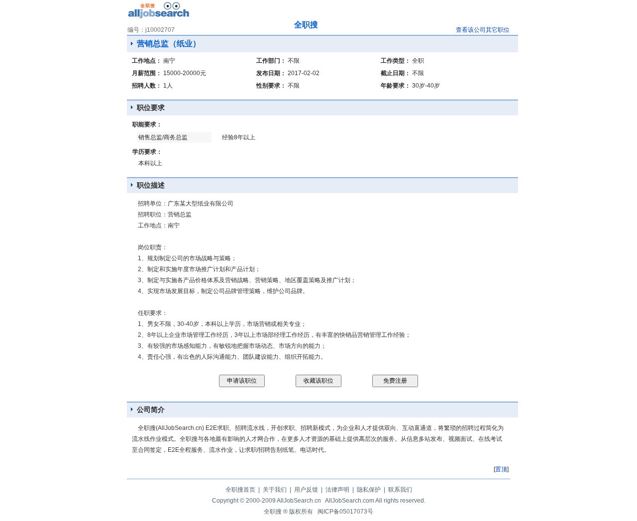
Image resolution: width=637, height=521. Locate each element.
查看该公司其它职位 (483, 29)
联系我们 (400, 489)
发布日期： (271, 73)
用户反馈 (306, 489)
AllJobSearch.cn (299, 500)
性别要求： (271, 85)
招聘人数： (147, 85)
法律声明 (337, 489)
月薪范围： (147, 73)
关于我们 (275, 489)
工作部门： (271, 60)
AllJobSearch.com (349, 500)
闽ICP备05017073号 (345, 511)
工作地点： (147, 60)
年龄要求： (396, 85)
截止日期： (396, 73)
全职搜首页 (240, 489)
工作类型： (396, 60)
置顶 (501, 469)
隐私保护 (369, 489)
